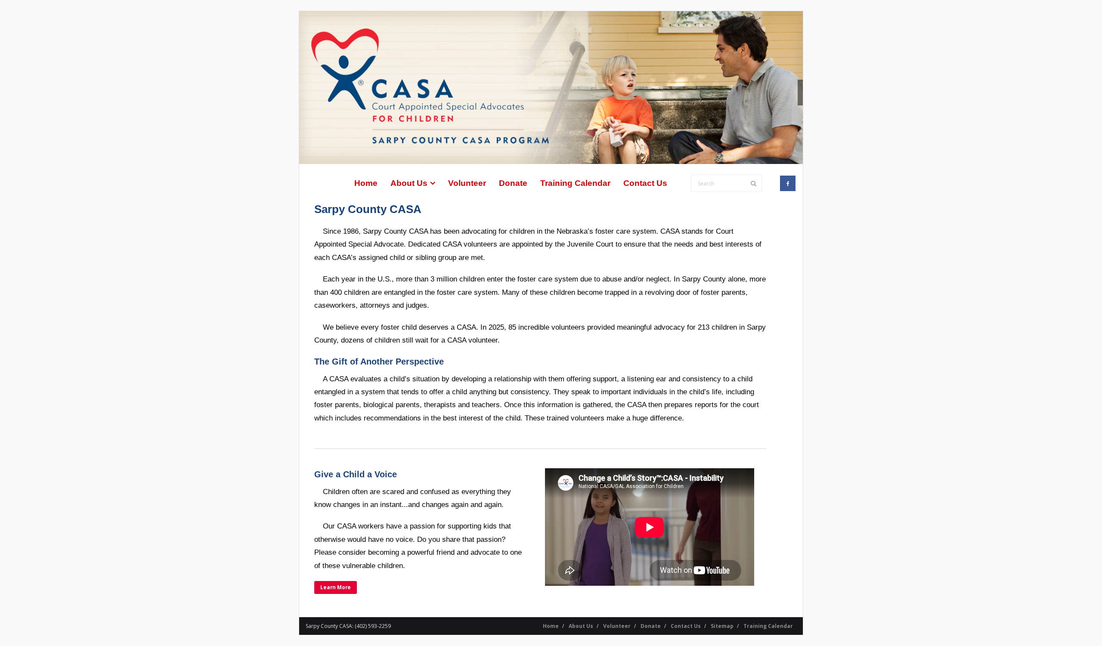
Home (551, 626)
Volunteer (617, 626)
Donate (651, 626)
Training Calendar (768, 626)
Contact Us (686, 626)
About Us (581, 626)
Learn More (335, 587)
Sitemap (722, 626)
